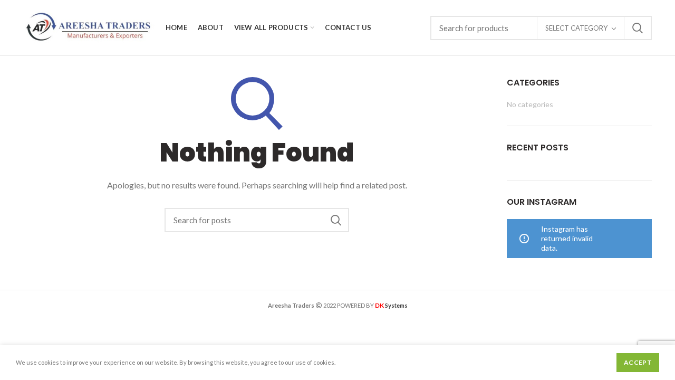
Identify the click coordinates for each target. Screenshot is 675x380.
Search (637, 28)
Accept (638, 362)
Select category (576, 28)
